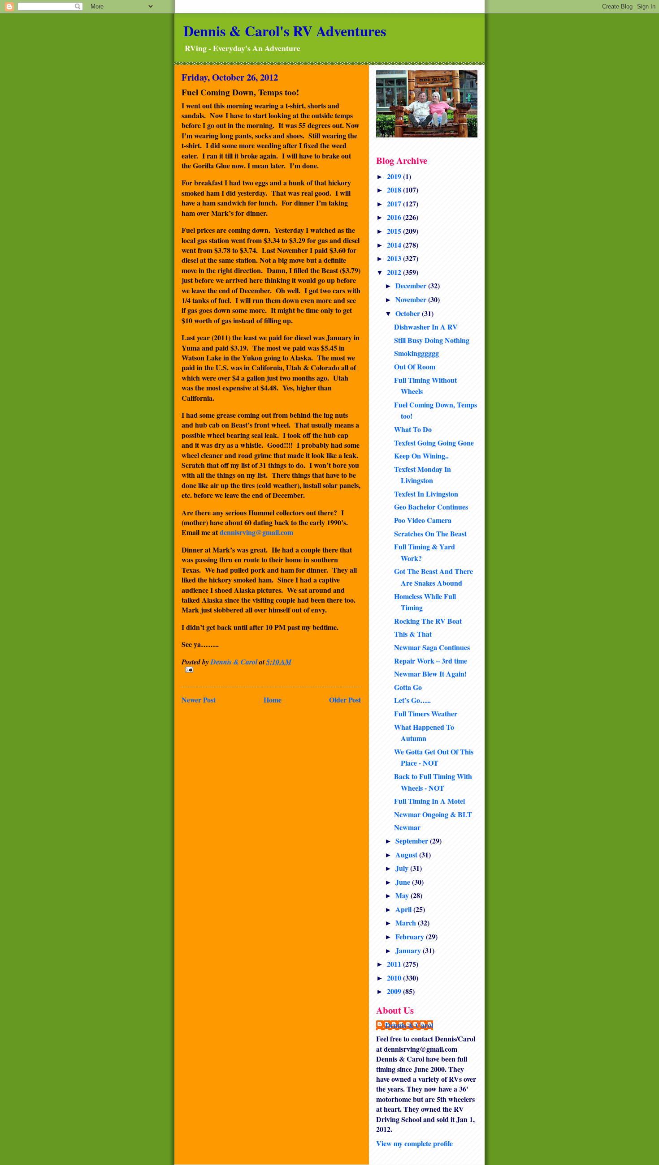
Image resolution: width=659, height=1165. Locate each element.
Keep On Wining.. (421, 455)
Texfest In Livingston (426, 493)
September (412, 840)
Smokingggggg (416, 353)
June (403, 882)
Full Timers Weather (425, 713)
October (408, 313)
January (409, 950)
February (410, 936)
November (411, 299)
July (402, 868)
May (403, 895)
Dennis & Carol (409, 1025)
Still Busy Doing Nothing (431, 340)
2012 (395, 272)
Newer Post (199, 699)
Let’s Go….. (412, 700)
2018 (395, 189)
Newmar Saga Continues (432, 647)
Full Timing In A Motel (429, 801)
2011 (395, 964)
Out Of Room (414, 366)
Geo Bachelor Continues (431, 506)
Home (273, 699)
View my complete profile (414, 1143)
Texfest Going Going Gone (434, 442)
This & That (413, 634)
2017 (395, 203)
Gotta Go (408, 687)
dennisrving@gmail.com (256, 532)
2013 (395, 258)
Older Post (345, 699)
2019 (395, 176)
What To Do (413, 429)
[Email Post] (271, 669)
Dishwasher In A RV (426, 326)
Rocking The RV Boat (428, 621)
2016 (395, 217)
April (404, 909)
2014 (395, 245)
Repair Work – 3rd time (430, 660)
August (407, 854)
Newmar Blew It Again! (430, 673)
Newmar (407, 827)
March (406, 922)
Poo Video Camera (422, 520)
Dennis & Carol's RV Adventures (284, 30)
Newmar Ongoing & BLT (433, 814)
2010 (395, 977)
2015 (395, 231)
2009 (395, 991)
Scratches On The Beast (430, 533)
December (411, 285)
